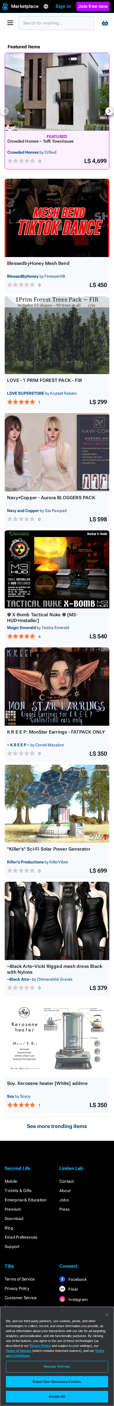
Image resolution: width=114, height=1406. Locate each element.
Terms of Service (19, 1279)
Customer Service (21, 1297)
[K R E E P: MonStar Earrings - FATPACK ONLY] (57, 686)
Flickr (73, 1289)
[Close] (107, 1314)
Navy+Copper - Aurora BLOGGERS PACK (51, 497)
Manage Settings (57, 1366)
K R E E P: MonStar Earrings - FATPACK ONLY (56, 732)
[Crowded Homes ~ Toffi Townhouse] (57, 92)
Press (64, 1209)
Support (12, 1246)
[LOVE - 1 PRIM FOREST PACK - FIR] (57, 335)
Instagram (78, 1299)
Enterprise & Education (25, 1200)
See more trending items (57, 1126)
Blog (9, 1228)
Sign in (63, 6)
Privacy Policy (17, 1288)
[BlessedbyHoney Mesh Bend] (57, 218)
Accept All (57, 1396)
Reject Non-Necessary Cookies (57, 1381)
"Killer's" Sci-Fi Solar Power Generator (48, 849)
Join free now (93, 6)
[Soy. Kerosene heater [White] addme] (57, 1038)
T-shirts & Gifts (18, 1190)
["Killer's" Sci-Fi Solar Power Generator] (57, 804)
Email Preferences (21, 1237)
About (64, 1190)
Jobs (64, 1200)
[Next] (109, 111)
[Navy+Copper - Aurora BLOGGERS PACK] (57, 452)
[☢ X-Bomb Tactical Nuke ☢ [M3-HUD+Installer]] (57, 569)
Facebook (77, 1279)
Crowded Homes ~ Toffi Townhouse (40, 141)
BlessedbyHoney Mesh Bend (38, 263)
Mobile (11, 1181)
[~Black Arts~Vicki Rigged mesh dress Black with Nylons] (57, 921)
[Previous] (5, 111)
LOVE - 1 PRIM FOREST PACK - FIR (44, 380)
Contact (66, 1181)
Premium (13, 1209)
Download (14, 1218)
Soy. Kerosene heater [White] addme (47, 1083)
